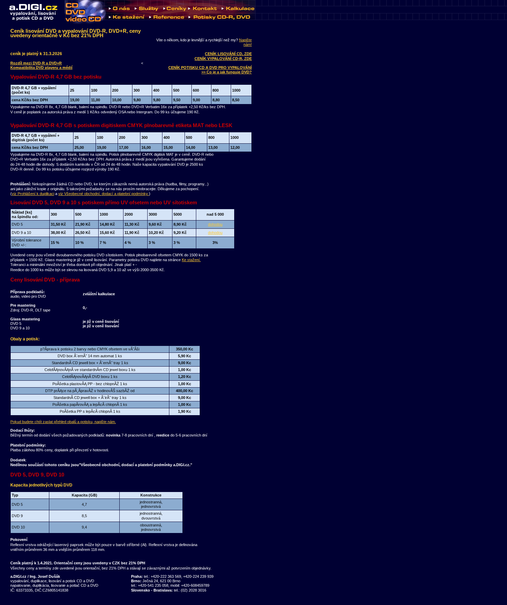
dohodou (215, 224)
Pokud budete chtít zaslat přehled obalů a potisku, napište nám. (63, 422)
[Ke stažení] (127, 23)
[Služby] (146, 12)
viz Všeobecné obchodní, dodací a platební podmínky (103, 194)
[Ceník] (173, 12)
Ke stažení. (191, 260)
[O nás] (119, 12)
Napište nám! (245, 42)
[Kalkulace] (237, 12)
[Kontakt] (202, 12)
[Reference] (166, 23)
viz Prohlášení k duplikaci (33, 194)
